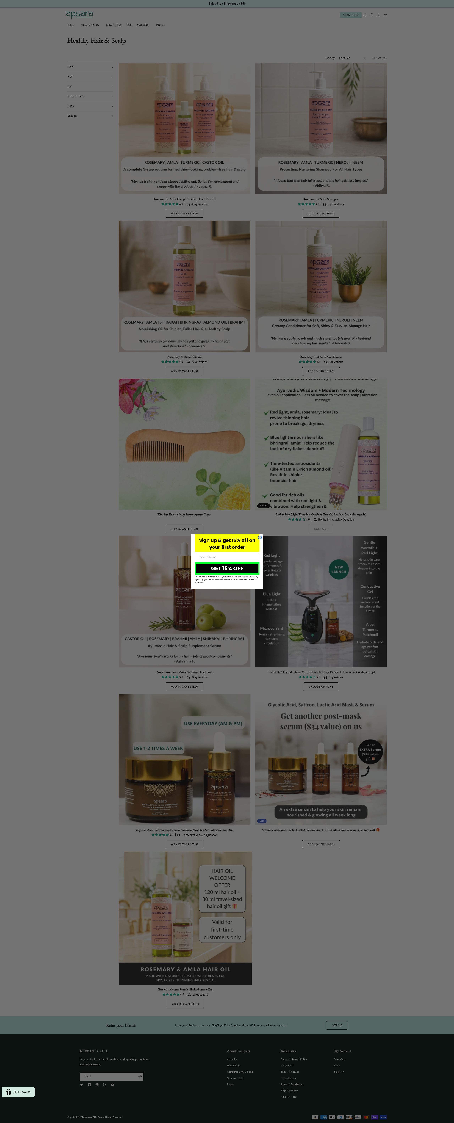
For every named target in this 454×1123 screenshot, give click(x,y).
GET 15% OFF (227, 568)
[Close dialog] (260, 537)
